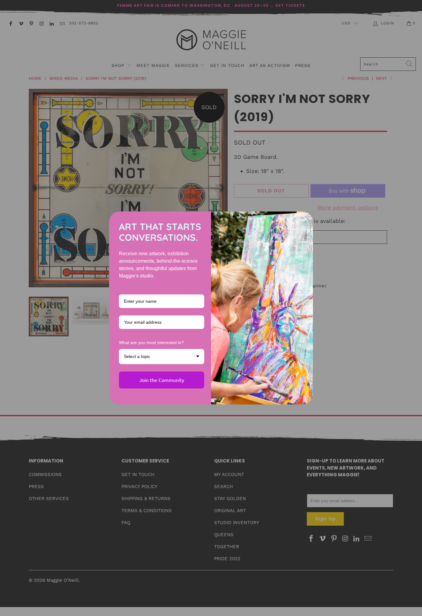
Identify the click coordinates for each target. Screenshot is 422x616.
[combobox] (161, 356)
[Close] (305, 218)
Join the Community (161, 380)
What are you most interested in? (151, 342)
